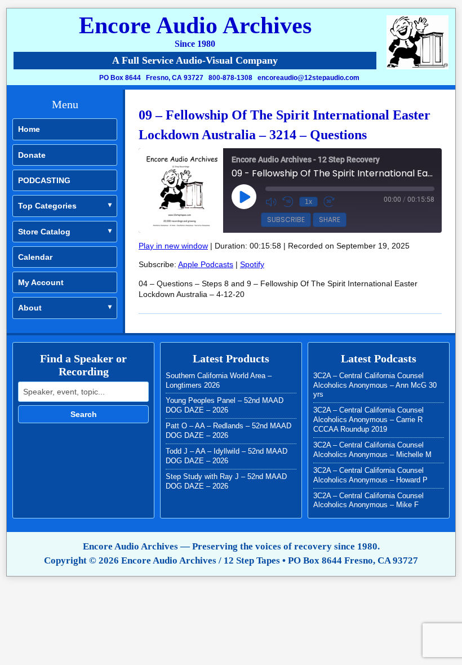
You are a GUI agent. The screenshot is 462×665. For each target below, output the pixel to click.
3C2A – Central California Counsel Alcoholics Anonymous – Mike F (368, 500)
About (30, 307)
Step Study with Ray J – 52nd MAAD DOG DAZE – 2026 (226, 481)
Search (83, 414)
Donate (32, 154)
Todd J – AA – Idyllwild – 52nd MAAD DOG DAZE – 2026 (226, 456)
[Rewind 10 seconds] (288, 201)
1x (308, 202)
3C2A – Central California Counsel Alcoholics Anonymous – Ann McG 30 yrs (375, 385)
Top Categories (47, 205)
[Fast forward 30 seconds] (329, 201)
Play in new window (173, 245)
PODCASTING (44, 180)
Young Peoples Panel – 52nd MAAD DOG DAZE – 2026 (224, 405)
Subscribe (286, 219)
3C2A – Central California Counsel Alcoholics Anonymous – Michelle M (372, 450)
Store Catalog (44, 231)
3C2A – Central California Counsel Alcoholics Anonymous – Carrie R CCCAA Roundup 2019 (368, 419)
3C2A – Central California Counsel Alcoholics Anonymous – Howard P (370, 475)
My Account (41, 282)
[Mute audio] (271, 202)
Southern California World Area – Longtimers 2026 (219, 380)
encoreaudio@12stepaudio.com (308, 78)
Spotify (252, 264)
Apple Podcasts (205, 264)
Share (329, 219)
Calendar (35, 256)
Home (29, 129)
